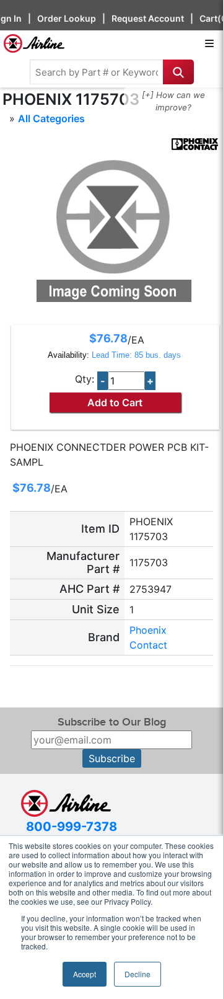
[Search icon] (178, 72)
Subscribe (112, 758)
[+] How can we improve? (173, 101)
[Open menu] (209, 43)
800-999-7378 (71, 826)
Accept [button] (84, 974)
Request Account (148, 18)
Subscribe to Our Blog (112, 722)
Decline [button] (138, 974)
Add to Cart (114, 402)
